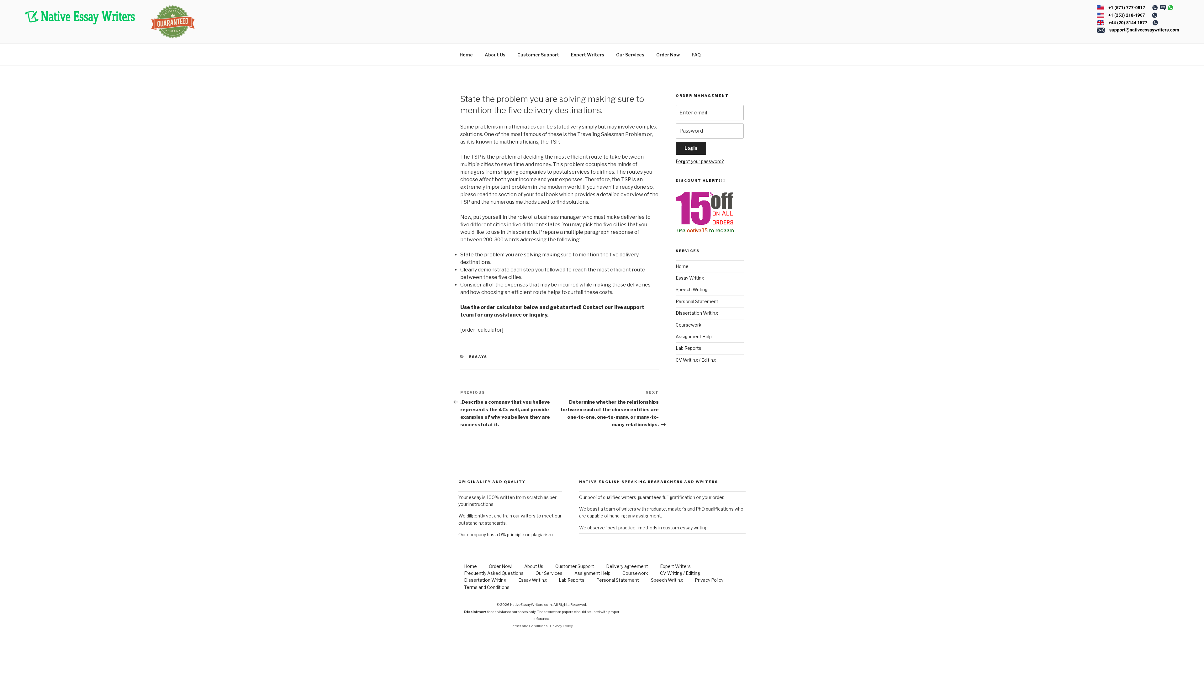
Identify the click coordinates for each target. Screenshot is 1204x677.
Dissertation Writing (697, 313)
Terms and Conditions (487, 587)
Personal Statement (697, 301)
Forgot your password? (700, 161)
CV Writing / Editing (696, 360)
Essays (478, 356)
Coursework (688, 325)
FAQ (696, 54)
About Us (495, 54)
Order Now (668, 54)
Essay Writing (690, 278)
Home (466, 54)
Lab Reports (688, 348)
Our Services (630, 54)
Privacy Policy (709, 580)
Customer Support (538, 54)
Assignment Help (694, 336)
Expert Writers (587, 54)
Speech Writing (692, 289)
